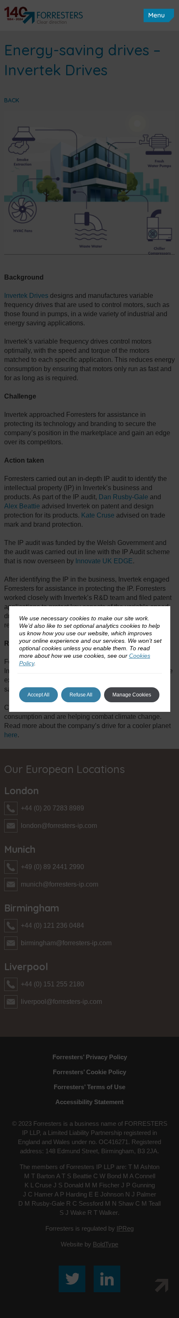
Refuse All (81, 695)
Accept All (38, 695)
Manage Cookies (131, 695)
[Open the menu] (159, 15)
